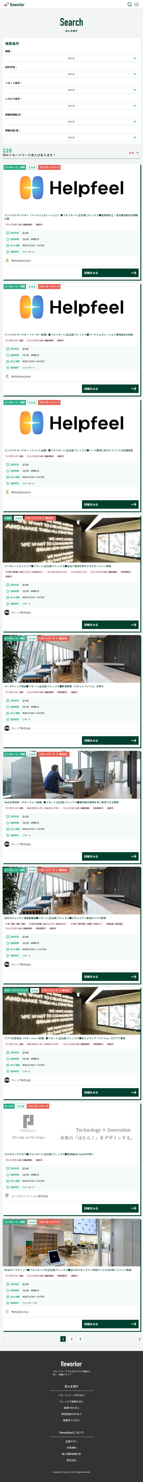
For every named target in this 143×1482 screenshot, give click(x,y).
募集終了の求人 (71, 1420)
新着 (131, 153)
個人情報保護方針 (71, 1454)
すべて (71, 58)
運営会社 (71, 1460)
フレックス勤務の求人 (71, 1401)
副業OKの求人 (71, 1407)
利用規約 (71, 1447)
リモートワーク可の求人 (71, 1395)
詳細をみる (91, 273)
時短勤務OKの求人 (71, 1414)
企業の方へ (71, 1441)
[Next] (139, 1338)
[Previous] (4, 1338)
